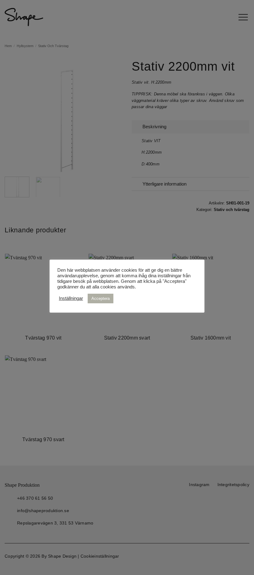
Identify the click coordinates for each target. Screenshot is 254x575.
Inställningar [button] (71, 298)
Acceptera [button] (100, 298)
